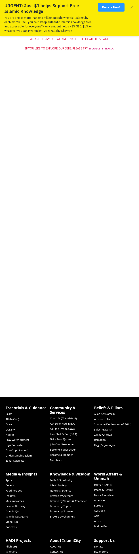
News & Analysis (104, 495)
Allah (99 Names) (104, 414)
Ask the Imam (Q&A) (62, 429)
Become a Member (61, 455)
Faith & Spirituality (61, 480)
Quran (9, 424)
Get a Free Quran (60, 439)
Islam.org (11, 551)
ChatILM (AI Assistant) (63, 418)
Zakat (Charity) (103, 434)
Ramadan (100, 440)
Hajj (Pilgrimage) (104, 445)
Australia (99, 510)
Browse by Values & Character (68, 501)
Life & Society (58, 485)
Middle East (101, 526)
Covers (10, 485)
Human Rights (103, 484)
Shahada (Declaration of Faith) (112, 424)
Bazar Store (101, 551)
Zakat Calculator (16, 460)
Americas (99, 500)
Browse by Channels (62, 516)
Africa (97, 521)
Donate (98, 546)
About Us (55, 546)
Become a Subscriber (63, 449)
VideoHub (12, 521)
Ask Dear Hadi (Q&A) (62, 423)
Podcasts (11, 527)
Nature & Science (60, 490)
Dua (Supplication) (17, 450)
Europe (98, 505)
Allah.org (11, 546)
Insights (11, 495)
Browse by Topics (60, 506)
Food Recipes (14, 490)
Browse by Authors (61, 495)
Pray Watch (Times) (17, 440)
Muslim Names (15, 501)
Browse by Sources (61, 511)
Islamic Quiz (13, 511)
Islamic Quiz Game (17, 516)
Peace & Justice (103, 490)
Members (56, 460)
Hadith (10, 434)
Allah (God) (12, 419)
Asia (96, 516)
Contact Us (56, 551)
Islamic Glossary (16, 506)
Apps (9, 480)
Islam (9, 414)
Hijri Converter (15, 445)
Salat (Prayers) (102, 429)
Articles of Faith (103, 419)
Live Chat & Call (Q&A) (63, 434)
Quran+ (10, 429)
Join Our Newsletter (62, 444)
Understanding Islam (19, 455)
